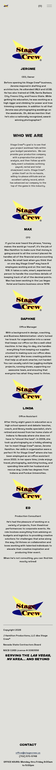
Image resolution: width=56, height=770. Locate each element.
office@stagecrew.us (28, 752)
